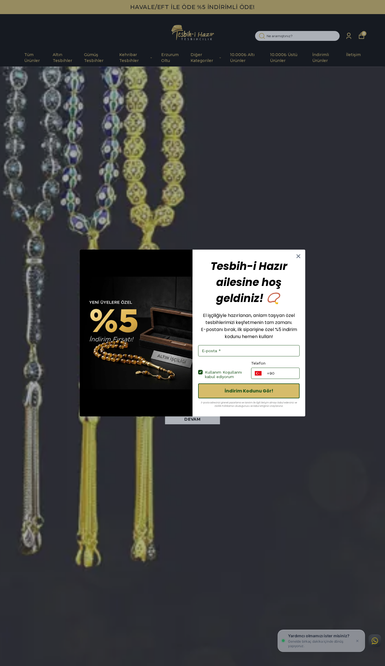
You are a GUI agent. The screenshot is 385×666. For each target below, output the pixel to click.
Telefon (258, 363)
